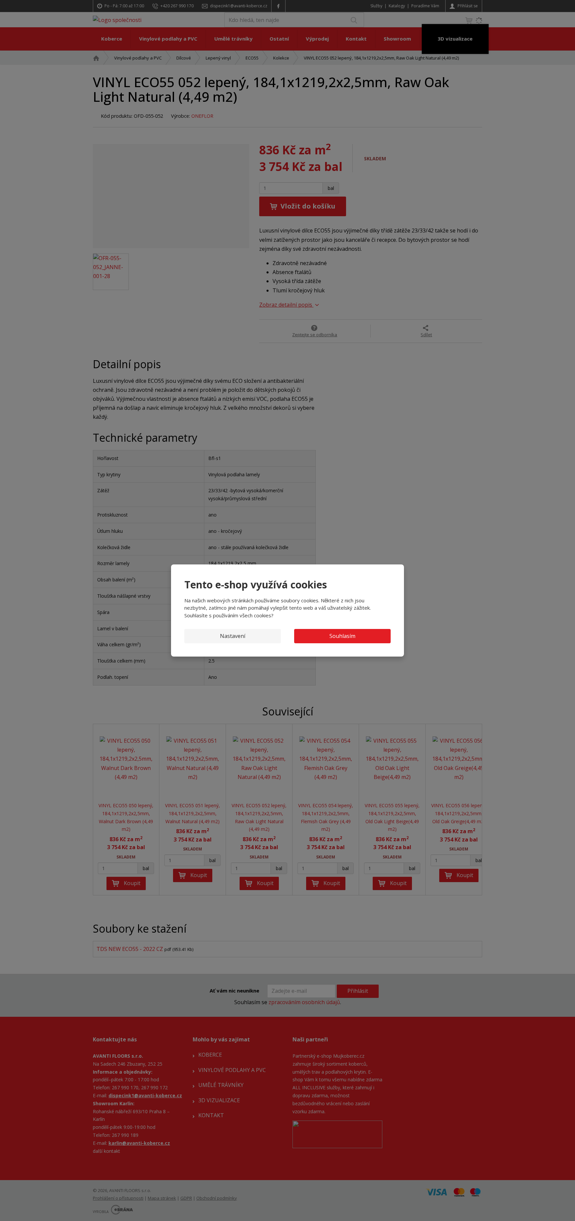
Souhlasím (342, 636)
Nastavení (232, 636)
